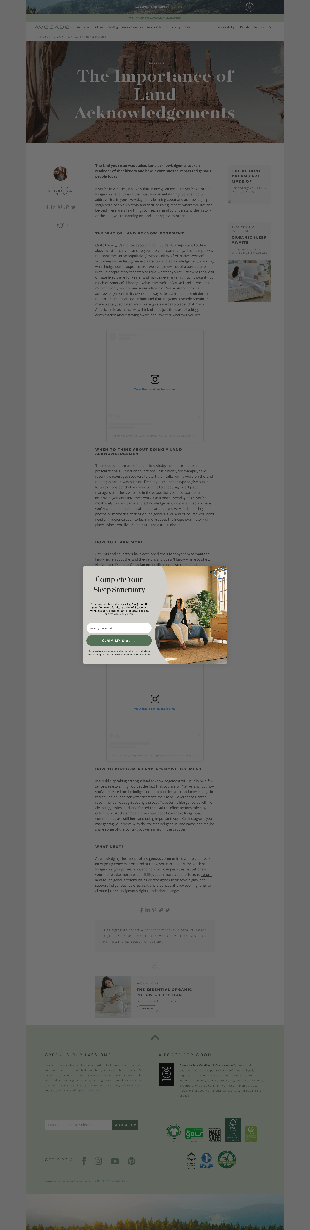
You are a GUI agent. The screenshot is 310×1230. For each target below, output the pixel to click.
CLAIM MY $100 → (119, 640)
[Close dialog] (220, 573)
